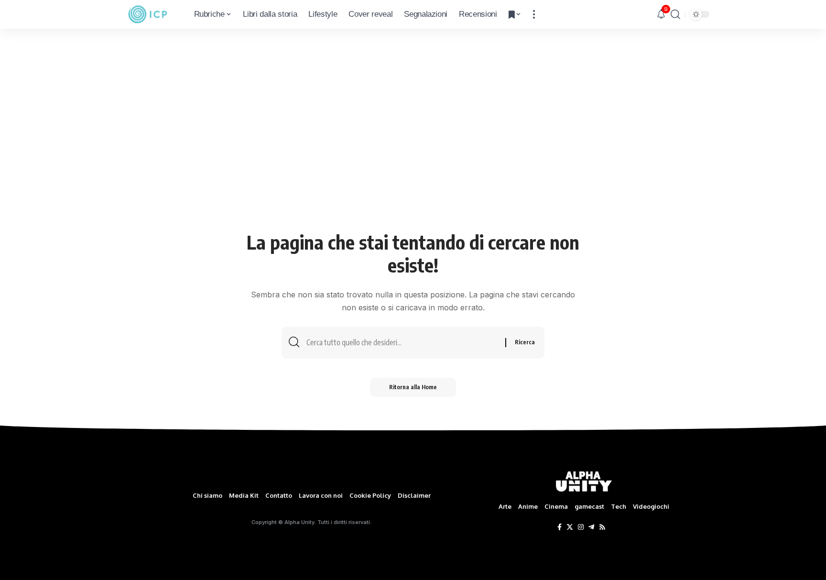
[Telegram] (591, 527)
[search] (675, 14)
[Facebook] (559, 527)
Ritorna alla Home (413, 387)
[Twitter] (570, 527)
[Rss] (602, 527)
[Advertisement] (413, 156)
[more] (534, 14)
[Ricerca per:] (402, 343)
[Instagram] (581, 527)
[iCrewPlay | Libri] (148, 14)
